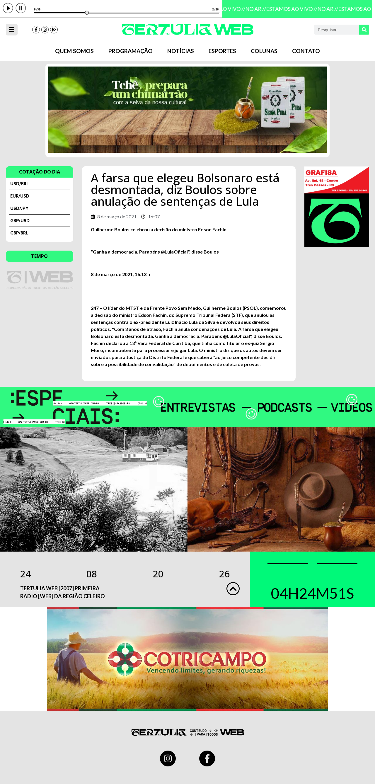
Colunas (264, 50)
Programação (130, 50)
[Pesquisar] (364, 30)
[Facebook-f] (36, 29)
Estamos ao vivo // (287, 9)
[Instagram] (45, 29)
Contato (306, 50)
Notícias (180, 50)
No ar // (251, 9)
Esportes (222, 50)
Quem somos (74, 50)
